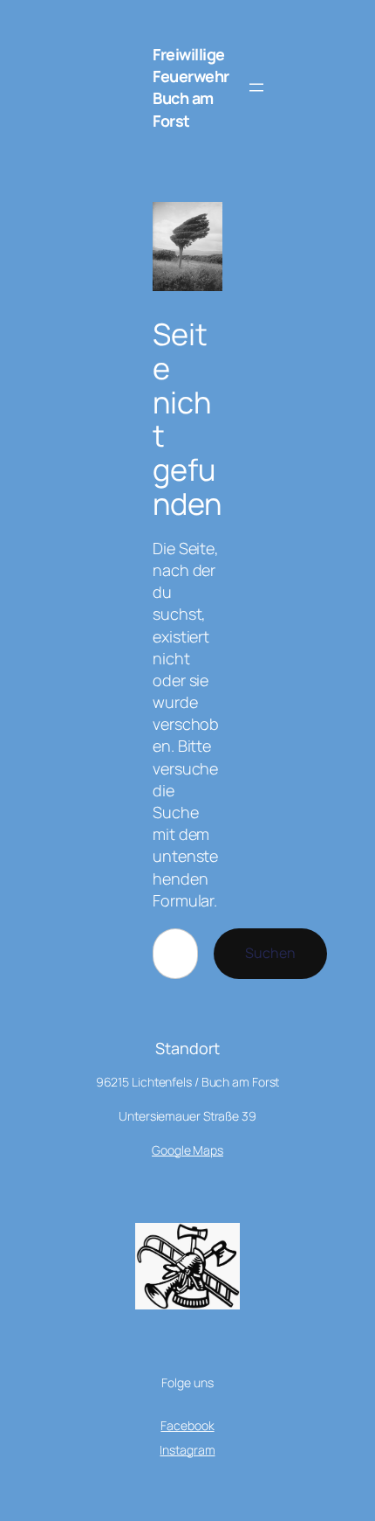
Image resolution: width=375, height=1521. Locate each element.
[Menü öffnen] (256, 87)
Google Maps (187, 1150)
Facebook (187, 1425)
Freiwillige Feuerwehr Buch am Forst (191, 87)
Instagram (187, 1449)
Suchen (270, 952)
